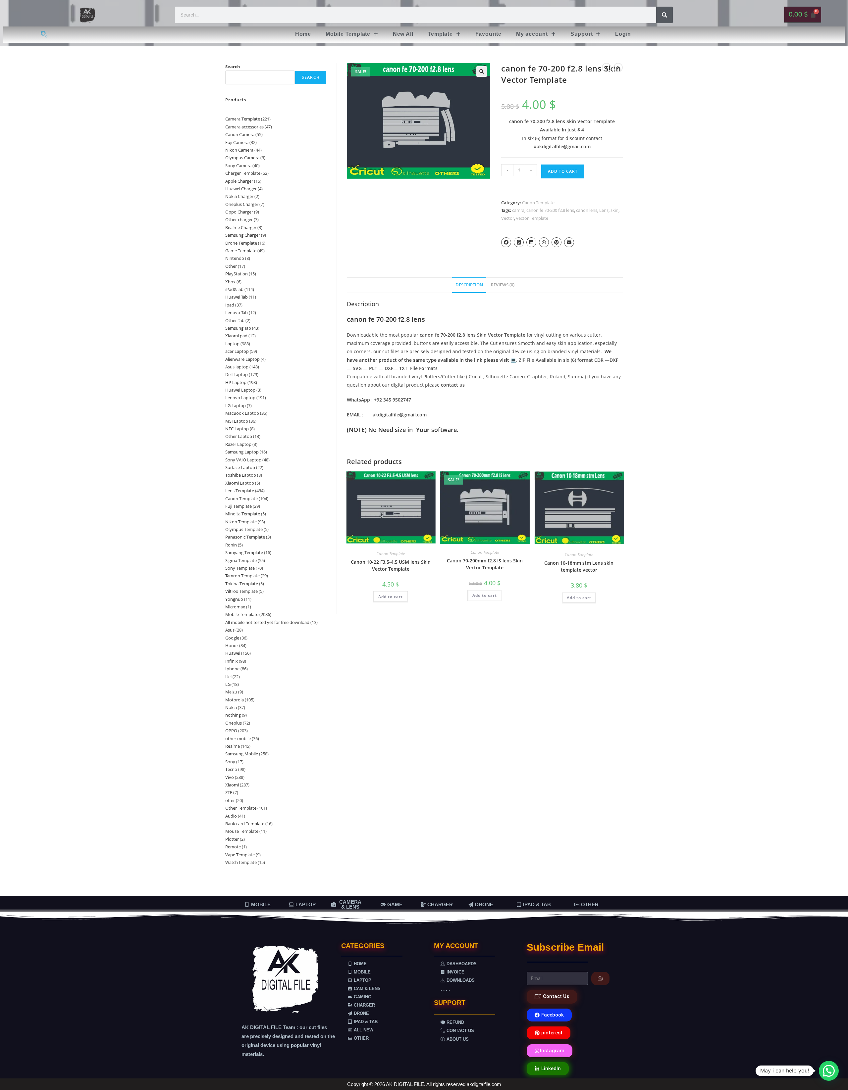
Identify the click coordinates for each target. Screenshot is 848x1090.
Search (232, 67)
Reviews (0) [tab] (502, 285)
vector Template (532, 218)
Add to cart (563, 171)
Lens (604, 210)
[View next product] (618, 67)
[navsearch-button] (44, 34)
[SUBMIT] (600, 978)
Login (623, 34)
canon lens (586, 210)
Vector (507, 218)
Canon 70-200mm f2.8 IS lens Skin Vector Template (485, 564)
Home (303, 34)
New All (403, 34)
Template (440, 34)
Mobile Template (348, 34)
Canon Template (538, 203)
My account (532, 34)
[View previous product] (606, 67)
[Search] (664, 15)
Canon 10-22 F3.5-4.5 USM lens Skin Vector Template (391, 565)
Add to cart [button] (390, 596)
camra (518, 210)
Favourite (488, 34)
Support (581, 34)
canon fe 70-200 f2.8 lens (550, 210)
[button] (352, 34)
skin (614, 210)
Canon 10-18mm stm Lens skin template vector (578, 566)
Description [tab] (469, 285)
